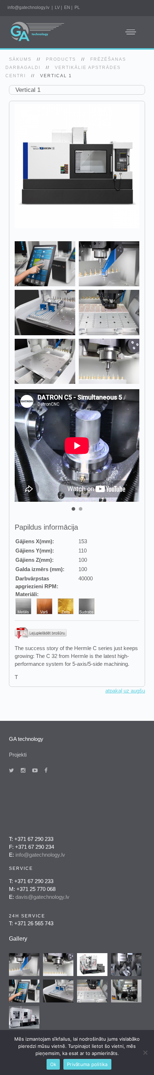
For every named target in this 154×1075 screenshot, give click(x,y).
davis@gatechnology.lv (42, 897)
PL (77, 7)
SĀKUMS (20, 59)
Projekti (18, 755)
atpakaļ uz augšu (125, 691)
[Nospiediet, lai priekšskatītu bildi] (77, 166)
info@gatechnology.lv (28, 7)
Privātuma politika (87, 1064)
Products (61, 59)
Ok (53, 1064)
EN (67, 7)
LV (57, 7)
